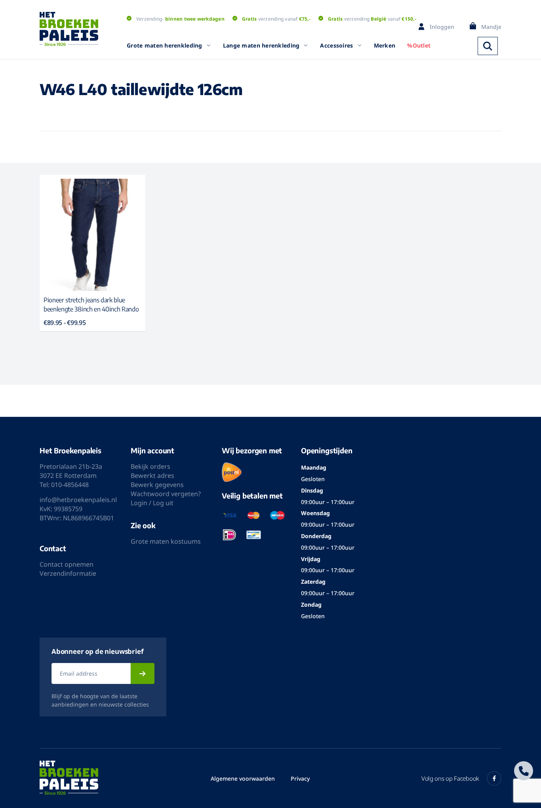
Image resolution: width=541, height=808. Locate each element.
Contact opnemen (66, 564)
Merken (385, 45)
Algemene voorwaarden (243, 778)
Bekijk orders (150, 466)
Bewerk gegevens (157, 484)
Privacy (300, 778)
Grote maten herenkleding (164, 45)
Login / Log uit (152, 503)
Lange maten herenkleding (261, 45)
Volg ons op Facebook (450, 778)
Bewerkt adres (152, 475)
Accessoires (336, 45)
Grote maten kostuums (166, 541)
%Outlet (419, 45)
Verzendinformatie (68, 573)
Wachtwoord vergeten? (166, 493)
